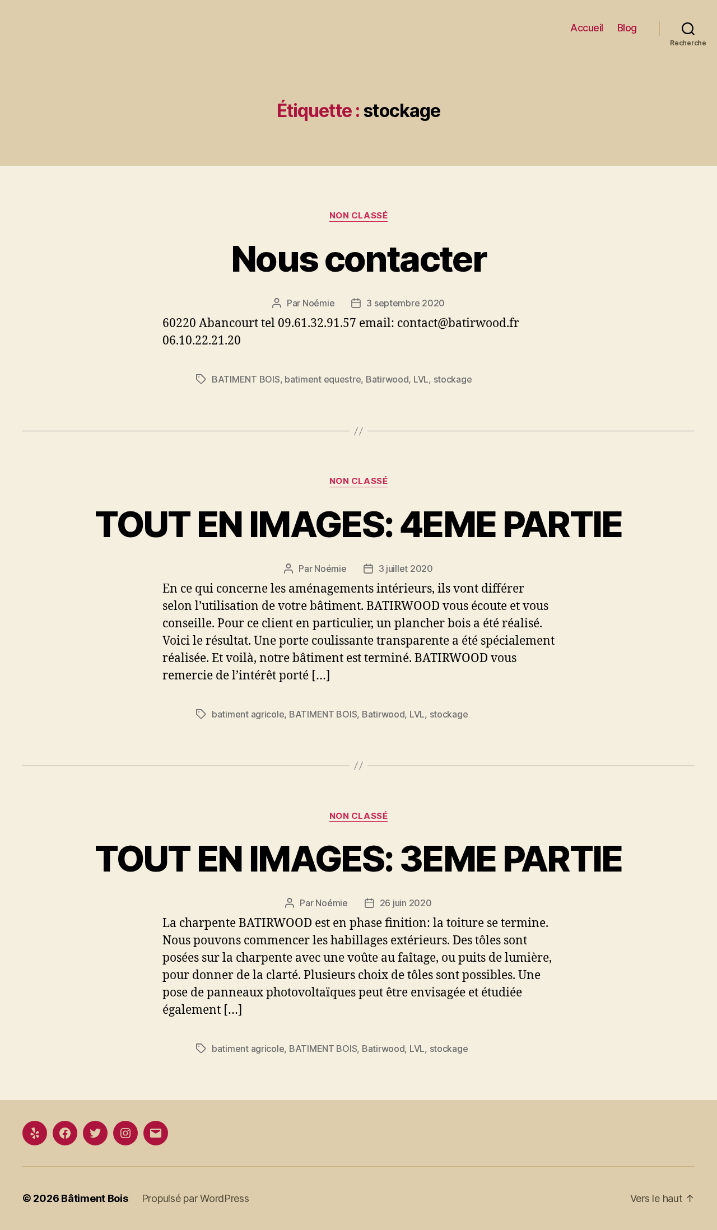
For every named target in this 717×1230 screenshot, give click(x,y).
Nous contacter (358, 258)
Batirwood (387, 379)
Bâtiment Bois (94, 1198)
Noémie (318, 303)
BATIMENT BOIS (246, 379)
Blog (627, 28)
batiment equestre (323, 379)
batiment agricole (248, 714)
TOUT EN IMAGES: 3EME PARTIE (358, 858)
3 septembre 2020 (405, 303)
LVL (421, 379)
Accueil (586, 28)
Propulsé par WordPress (195, 1198)
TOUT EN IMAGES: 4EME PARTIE (358, 524)
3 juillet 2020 (406, 568)
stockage (453, 379)
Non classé (358, 216)
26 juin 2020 (406, 902)
